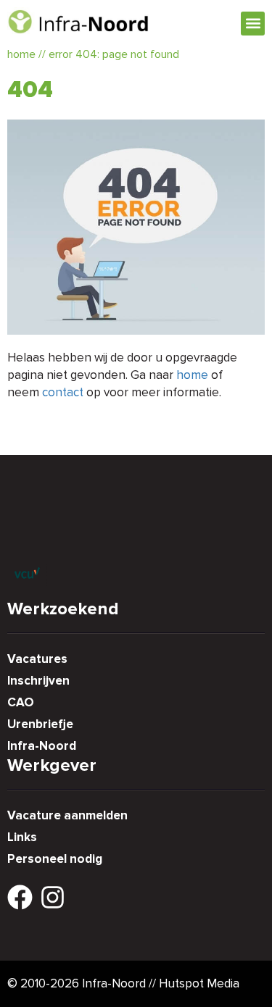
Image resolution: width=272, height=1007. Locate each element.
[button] (253, 23)
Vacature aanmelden (67, 815)
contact (62, 392)
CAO (20, 702)
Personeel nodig (54, 858)
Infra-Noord (41, 745)
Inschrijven (38, 680)
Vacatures (37, 659)
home (192, 375)
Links (22, 837)
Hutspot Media (199, 983)
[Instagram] (52, 897)
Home (21, 54)
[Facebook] (20, 897)
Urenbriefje (40, 724)
